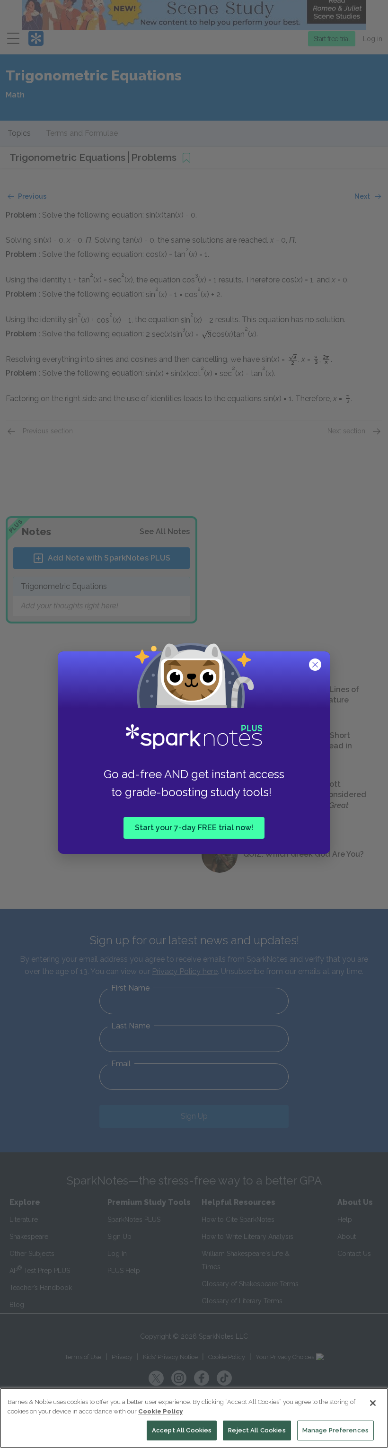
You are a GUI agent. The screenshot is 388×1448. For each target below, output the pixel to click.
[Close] (372, 1403)
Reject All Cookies (256, 1430)
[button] (316, 665)
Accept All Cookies (182, 1430)
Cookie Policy (160, 1411)
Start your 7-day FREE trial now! (194, 827)
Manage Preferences (335, 1430)
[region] (194, 1418)
